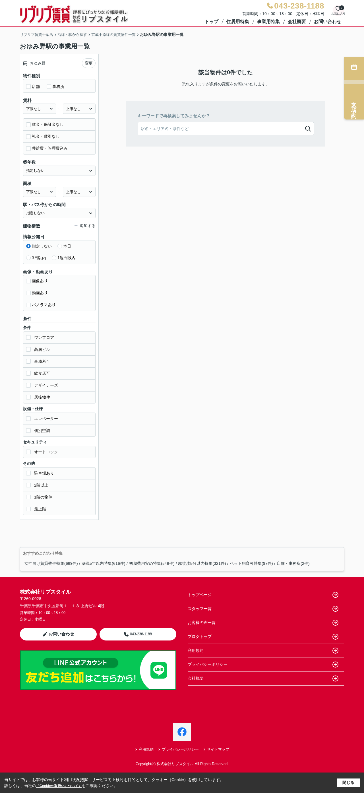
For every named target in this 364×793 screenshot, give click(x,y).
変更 (89, 63)
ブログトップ (200, 636)
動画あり (40, 293)
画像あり (40, 281)
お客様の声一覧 (202, 622)
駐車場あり (44, 473)
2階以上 (41, 485)
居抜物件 (42, 397)
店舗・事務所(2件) (293, 563)
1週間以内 (66, 258)
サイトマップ (218, 749)
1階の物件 (43, 497)
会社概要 (297, 21)
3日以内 (39, 258)
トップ (211, 21)
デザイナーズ (46, 385)
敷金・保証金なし (48, 124)
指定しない (42, 246)
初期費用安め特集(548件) (152, 563)
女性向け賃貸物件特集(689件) (51, 563)
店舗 (36, 86)
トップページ (200, 594)
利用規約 (196, 650)
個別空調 (42, 430)
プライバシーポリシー (208, 664)
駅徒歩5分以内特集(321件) (202, 563)
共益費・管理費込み (50, 148)
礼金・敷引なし (46, 136)
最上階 (40, 509)
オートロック (46, 452)
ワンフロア (44, 337)
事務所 (58, 86)
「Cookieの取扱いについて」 (59, 786)
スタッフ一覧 (200, 608)
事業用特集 (268, 21)
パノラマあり (44, 304)
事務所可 (42, 361)
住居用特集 (237, 21)
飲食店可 (42, 373)
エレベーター (46, 418)
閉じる (348, 782)
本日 (67, 246)
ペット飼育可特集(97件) (251, 563)
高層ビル (42, 349)
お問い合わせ (327, 21)
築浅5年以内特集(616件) (103, 563)
